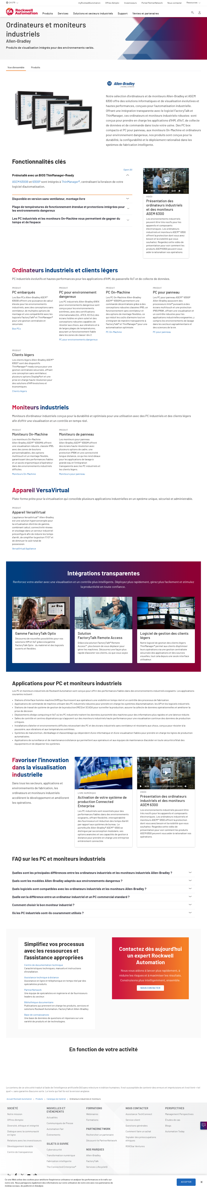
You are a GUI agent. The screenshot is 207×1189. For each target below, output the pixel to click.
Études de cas (172, 1120)
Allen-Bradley (93, 1155)
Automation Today (174, 1131)
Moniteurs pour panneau (72, 474)
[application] (166, 181)
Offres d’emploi (15, 1120)
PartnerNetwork (33, 990)
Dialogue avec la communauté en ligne (23, 1133)
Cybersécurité (54, 1149)
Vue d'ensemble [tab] (16, 67)
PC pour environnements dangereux (78, 339)
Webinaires (92, 1114)
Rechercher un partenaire (100, 1135)
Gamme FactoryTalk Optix (25, 598)
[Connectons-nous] (203, 1126)
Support (123, 13)
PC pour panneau (162, 332)
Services (63, 13)
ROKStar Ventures (135, 1146)
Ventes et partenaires (145, 13)
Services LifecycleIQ (96, 1167)
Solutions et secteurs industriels (93, 13)
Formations (92, 1120)
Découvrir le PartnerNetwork (101, 1140)
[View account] (199, 13)
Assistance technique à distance (41, 977)
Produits (47, 13)
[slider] (163, 191)
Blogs (168, 1126)
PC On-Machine (114, 332)
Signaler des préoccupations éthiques (141, 1139)
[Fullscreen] (185, 191)
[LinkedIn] (10, 1175)
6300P (36, 181)
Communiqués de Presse (60, 1123)
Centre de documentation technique (43, 965)
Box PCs (16, 329)
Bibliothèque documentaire (38, 1002)
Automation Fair (55, 1129)
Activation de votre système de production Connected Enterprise (103, 760)
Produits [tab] (35, 67)
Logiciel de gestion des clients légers (157, 598)
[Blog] (35, 1175)
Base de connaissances (36, 1015)
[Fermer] (201, 1182)
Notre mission (14, 1114)
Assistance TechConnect (139, 1114)
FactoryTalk (92, 1161)
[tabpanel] (103, 573)
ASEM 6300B (20, 181)
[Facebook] (16, 1175)
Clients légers (19, 391)
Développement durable (20, 1146)
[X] (22, 1175)
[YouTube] (29, 1175)
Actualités (52, 1117)
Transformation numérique (61, 1155)
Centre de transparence (20, 1152)
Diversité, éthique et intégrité (23, 1126)
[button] (166, 181)
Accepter (186, 1182)
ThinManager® (71, 181)
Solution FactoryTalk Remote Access (94, 598)
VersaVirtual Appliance (24, 548)
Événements (53, 1135)
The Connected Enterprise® (61, 1167)
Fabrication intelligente (59, 1161)
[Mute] (180, 191)
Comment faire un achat (138, 1131)
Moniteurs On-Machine (24, 474)
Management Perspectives (179, 1114)
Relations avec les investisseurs (24, 1140)
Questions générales (137, 1126)
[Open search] (192, 13)
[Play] (147, 191)
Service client (133, 1120)
